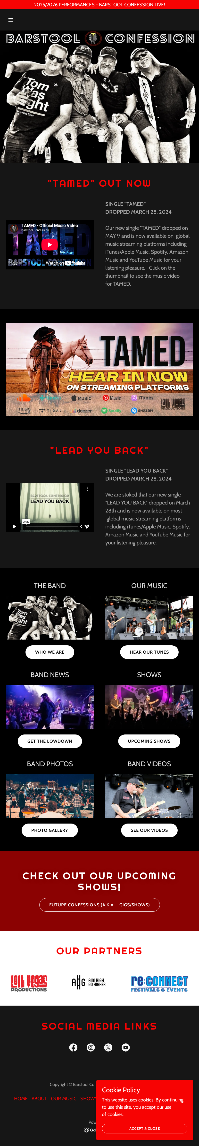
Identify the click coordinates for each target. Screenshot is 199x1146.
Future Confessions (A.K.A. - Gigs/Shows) (99, 905)
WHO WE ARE (50, 652)
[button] (20, 20)
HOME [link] (21, 1098)
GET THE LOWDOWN (49, 741)
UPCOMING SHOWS (149, 741)
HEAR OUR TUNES (149, 652)
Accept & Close (144, 1128)
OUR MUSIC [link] (63, 1098)
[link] (73, 1048)
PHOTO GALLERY (49, 830)
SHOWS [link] (89, 1098)
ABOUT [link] (39, 1098)
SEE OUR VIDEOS (149, 830)
